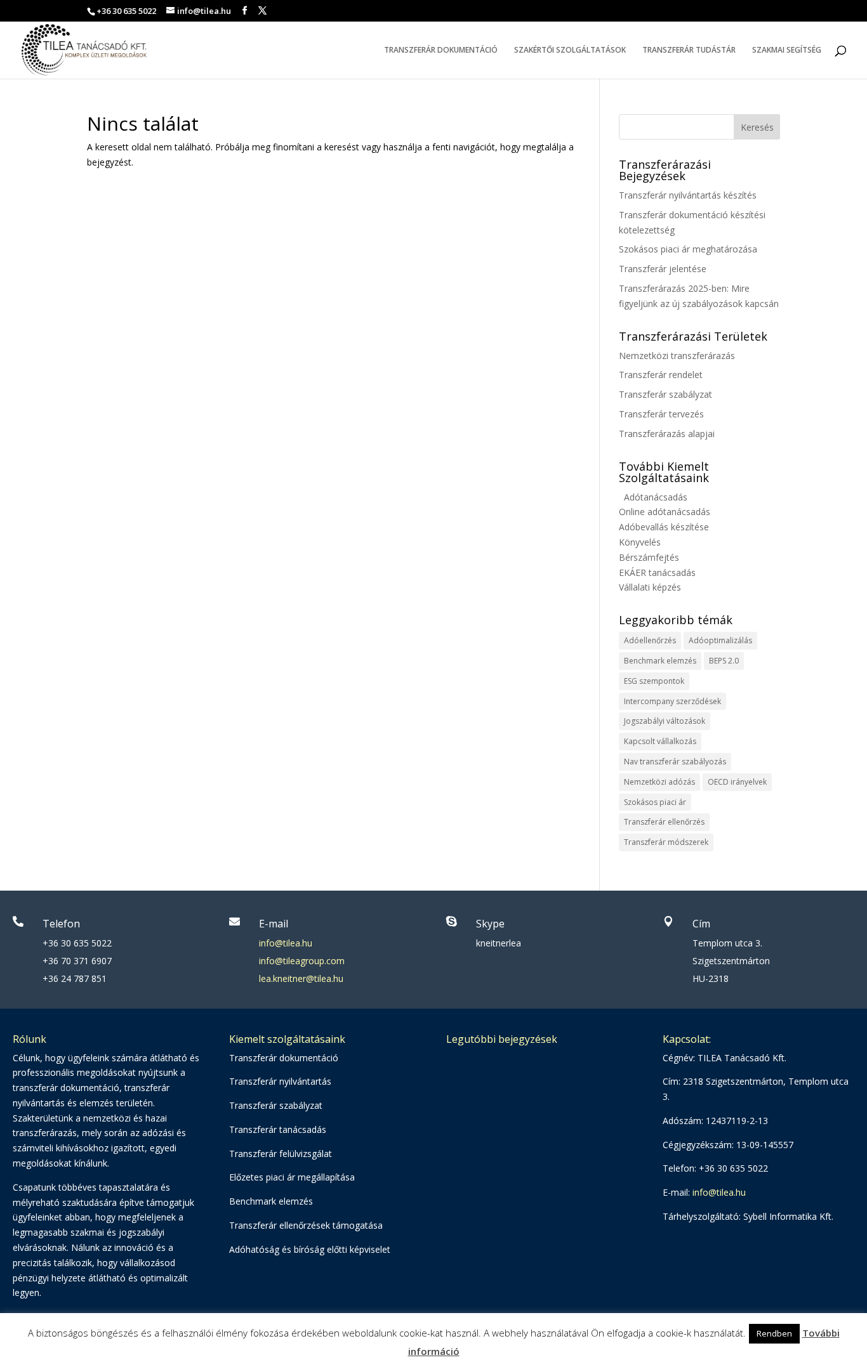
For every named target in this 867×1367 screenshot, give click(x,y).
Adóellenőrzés (650, 640)
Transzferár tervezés (661, 414)
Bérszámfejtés (649, 557)
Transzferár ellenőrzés (664, 821)
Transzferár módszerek (666, 842)
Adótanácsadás (655, 497)
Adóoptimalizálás (720, 640)
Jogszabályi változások (664, 721)
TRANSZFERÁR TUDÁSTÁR (689, 50)
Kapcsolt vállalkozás (660, 741)
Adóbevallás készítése (664, 527)
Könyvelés (640, 542)
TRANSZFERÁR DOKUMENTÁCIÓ (441, 50)
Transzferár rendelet (661, 375)
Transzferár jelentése (662, 269)
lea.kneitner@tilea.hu (301, 978)
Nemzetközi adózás (659, 781)
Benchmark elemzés (660, 660)
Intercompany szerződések (672, 701)
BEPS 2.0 (724, 660)
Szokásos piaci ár (655, 802)
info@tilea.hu (285, 943)
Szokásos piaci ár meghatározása (688, 249)
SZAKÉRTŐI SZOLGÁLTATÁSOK (570, 50)
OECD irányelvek (737, 781)
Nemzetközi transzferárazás (677, 356)
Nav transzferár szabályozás (675, 761)
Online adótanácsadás (664, 512)
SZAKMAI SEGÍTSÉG (786, 50)
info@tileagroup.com (302, 961)
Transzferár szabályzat (665, 394)
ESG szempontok (654, 681)
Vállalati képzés (650, 587)
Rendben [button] (774, 1333)
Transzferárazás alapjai (667, 434)
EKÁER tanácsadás (657, 572)
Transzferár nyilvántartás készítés (688, 195)
